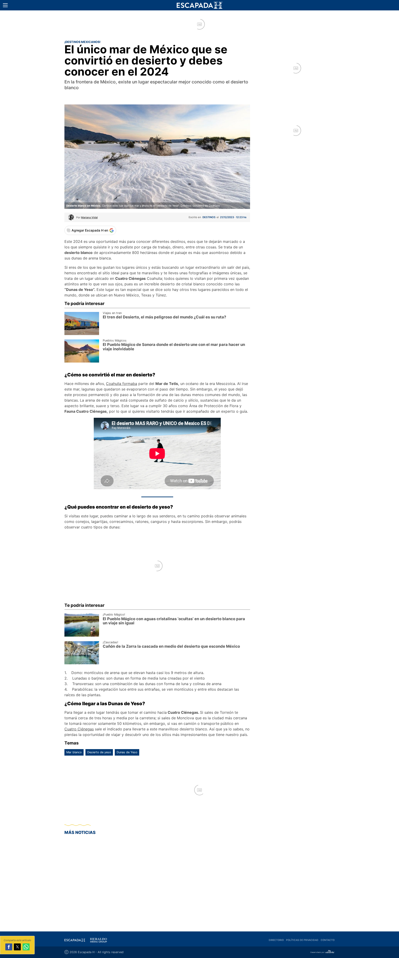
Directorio (276, 940)
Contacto (328, 940)
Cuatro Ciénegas (79, 729)
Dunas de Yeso (127, 752)
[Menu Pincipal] (5, 5)
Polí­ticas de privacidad (302, 940)
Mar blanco (74, 752)
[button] (5, 5)
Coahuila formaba (121, 383)
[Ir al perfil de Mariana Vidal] (71, 219)
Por (87, 217)
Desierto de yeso (99, 752)
